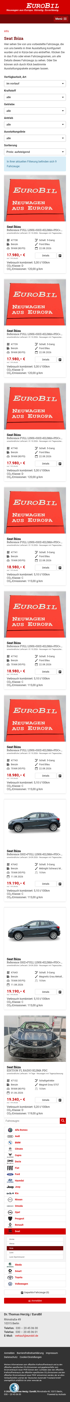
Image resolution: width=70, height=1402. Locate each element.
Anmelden (9, 1353)
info (6, 31)
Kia (16, 1193)
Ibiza (11, 1248)
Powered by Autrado (56, 1394)
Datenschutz (11, 1357)
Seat (17, 1231)
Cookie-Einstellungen (31, 1357)
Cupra (17, 1155)
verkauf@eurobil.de (26, 1335)
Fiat (16, 1168)
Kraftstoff (10, 90)
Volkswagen (21, 1283)
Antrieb (8, 118)
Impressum (52, 1353)
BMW (17, 1142)
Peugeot (19, 1218)
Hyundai (19, 1180)
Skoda (18, 1264)
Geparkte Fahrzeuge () (36, 1292)
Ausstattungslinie (14, 131)
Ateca (11, 1244)
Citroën (18, 1148)
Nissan (18, 1199)
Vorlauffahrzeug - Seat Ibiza (35, 224)
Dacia (17, 1161)
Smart (18, 1271)
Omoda (18, 1206)
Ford (17, 1174)
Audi (17, 1136)
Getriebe (9, 104)
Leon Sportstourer (17, 1257)
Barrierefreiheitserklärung (30, 1353)
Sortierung (10, 145)
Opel (17, 1212)
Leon (11, 1253)
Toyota (18, 1277)
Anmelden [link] (36, 1300)
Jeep (17, 1186)
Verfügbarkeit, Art (15, 77)
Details (45, 255)
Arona (11, 1239)
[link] (60, 255)
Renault (18, 1224)
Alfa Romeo (21, 1130)
